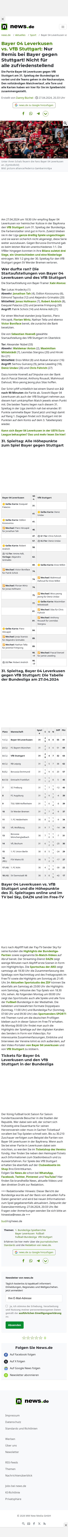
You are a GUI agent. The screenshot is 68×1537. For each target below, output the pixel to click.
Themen (10, 1469)
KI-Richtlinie (12, 1492)
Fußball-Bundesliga (26, 1236)
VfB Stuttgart (45, 1236)
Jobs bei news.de (15, 1486)
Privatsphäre (13, 1499)
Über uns (11, 1445)
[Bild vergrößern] (65, 123)
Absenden (14, 1325)
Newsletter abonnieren (24, 1375)
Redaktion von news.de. (38, 1245)
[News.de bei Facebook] (34, 1523)
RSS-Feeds (11, 1462)
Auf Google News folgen (24, 1368)
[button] (34, 105)
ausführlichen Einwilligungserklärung (40, 1313)
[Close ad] (2, 19)
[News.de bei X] (39, 1523)
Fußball (40, 1233)
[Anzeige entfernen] (65, 1525)
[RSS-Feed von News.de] (44, 1523)
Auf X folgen (17, 1361)
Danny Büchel (24, 98)
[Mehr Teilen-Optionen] (45, 113)
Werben (10, 1439)
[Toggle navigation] (63, 26)
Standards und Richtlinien (21, 1428)
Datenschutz (13, 1422)
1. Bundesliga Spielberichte (30, 1230)
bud (3, 1221)
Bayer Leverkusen (25, 1233)
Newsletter (12, 1452)
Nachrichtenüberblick (18, 1475)
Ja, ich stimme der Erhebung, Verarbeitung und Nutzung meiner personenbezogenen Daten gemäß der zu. (33, 1311)
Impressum (12, 1415)
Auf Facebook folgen (22, 1354)
